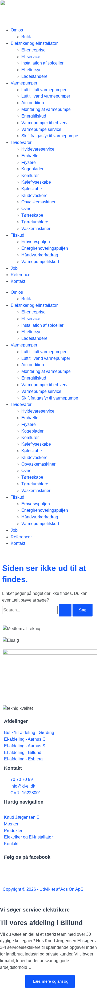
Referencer (21, 274)
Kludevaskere (34, 195)
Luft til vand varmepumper (45, 96)
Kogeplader (32, 169)
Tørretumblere (34, 222)
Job (14, 268)
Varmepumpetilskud (40, 261)
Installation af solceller (42, 63)
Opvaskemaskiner (38, 202)
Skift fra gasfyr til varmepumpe (49, 136)
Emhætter (30, 156)
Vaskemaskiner (35, 228)
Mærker (11, 824)
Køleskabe (31, 189)
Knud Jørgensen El (22, 817)
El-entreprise (33, 50)
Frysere (28, 162)
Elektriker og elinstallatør (34, 43)
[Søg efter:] (37, 610)
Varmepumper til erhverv (44, 122)
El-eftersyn (31, 69)
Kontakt (18, 281)
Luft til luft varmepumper (43, 89)
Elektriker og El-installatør (28, 837)
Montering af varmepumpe (46, 109)
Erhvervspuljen (35, 241)
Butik (26, 36)
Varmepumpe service (41, 129)
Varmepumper (24, 83)
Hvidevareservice (37, 149)
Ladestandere (34, 76)
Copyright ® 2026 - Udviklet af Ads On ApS (43, 889)
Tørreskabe (32, 215)
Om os (17, 30)
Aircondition (32, 102)
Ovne (26, 208)
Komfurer (30, 175)
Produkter (13, 830)
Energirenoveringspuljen (44, 248)
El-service (30, 56)
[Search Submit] (65, 610)
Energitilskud (33, 116)
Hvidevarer (21, 142)
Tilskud (17, 235)
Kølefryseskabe (36, 182)
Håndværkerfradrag (39, 255)
